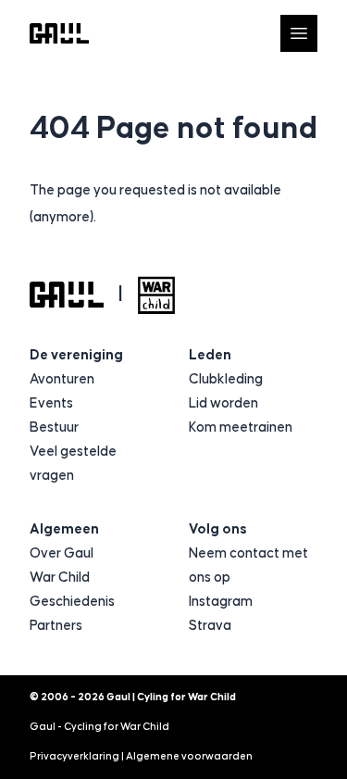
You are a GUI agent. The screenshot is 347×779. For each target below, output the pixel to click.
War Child (60, 577)
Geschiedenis (72, 602)
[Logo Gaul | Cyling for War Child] (59, 33)
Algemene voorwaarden (189, 756)
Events (51, 403)
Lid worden (223, 403)
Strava (210, 626)
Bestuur (54, 427)
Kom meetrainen (240, 427)
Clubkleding (226, 379)
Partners (56, 626)
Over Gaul (61, 553)
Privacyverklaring (74, 756)
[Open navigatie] (298, 33)
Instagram (221, 602)
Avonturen (62, 379)
